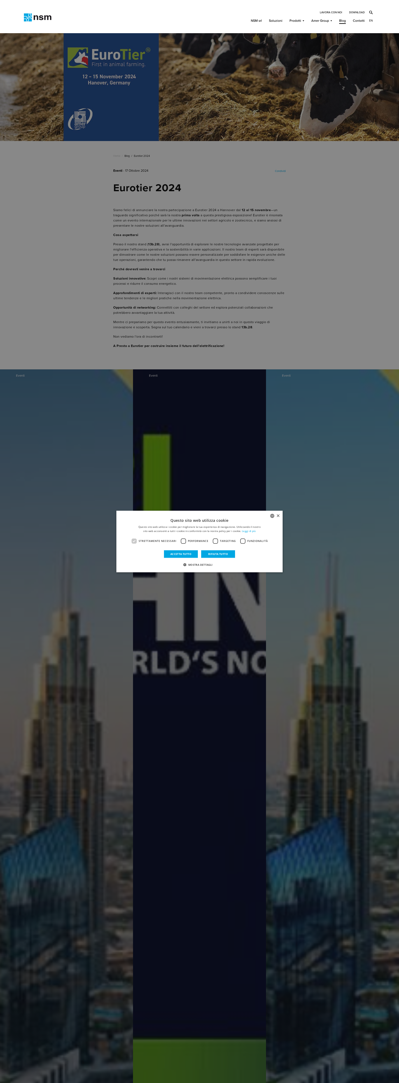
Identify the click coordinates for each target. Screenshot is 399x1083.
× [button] (278, 515)
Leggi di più (249, 531)
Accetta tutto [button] (180, 554)
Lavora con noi (331, 12)
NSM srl (256, 21)
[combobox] (272, 516)
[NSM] (37, 17)
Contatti (359, 21)
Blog (342, 21)
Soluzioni (275, 21)
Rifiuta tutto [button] (218, 554)
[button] (199, 564)
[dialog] (199, 541)
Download (357, 12)
